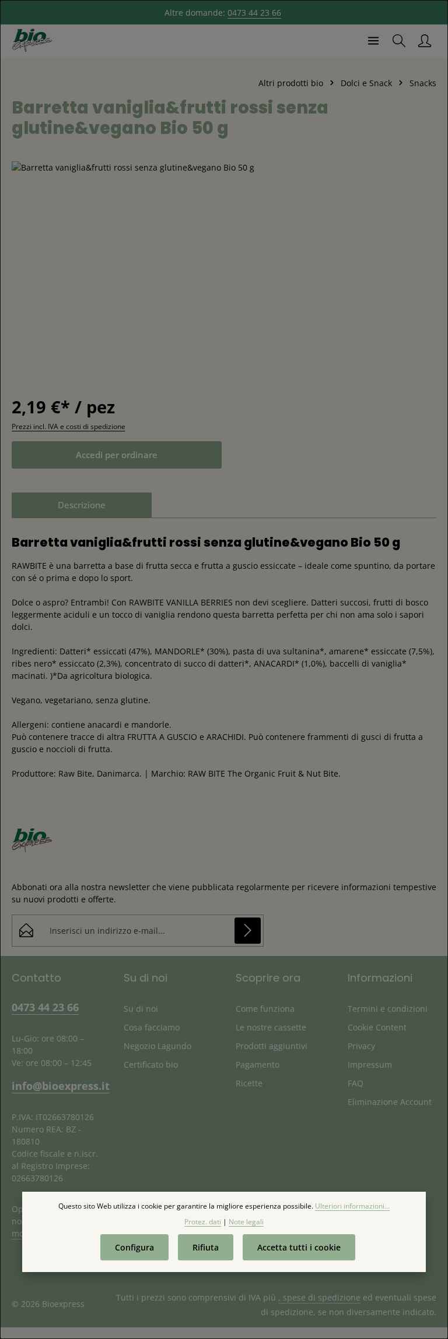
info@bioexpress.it (56, 1086)
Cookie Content (377, 1027)
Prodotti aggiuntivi (271, 1045)
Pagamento (257, 1064)
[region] (224, 266)
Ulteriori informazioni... (352, 1206)
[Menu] (373, 40)
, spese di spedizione (319, 1297)
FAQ (355, 1083)
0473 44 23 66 (254, 12)
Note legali (246, 1222)
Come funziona (265, 1008)
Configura (134, 1247)
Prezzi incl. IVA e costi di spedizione (68, 426)
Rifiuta (205, 1247)
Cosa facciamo (152, 1027)
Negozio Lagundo (157, 1045)
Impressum (370, 1064)
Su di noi (141, 1008)
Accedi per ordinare (117, 454)
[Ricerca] (399, 40)
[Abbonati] (248, 931)
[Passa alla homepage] (32, 41)
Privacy (361, 1045)
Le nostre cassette (271, 1027)
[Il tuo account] (424, 40)
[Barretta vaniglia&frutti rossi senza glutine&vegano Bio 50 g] (224, 266)
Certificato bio (151, 1064)
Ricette (249, 1083)
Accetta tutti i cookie (299, 1247)
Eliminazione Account (390, 1101)
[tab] (82, 505)
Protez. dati (202, 1222)
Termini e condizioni (388, 1008)
